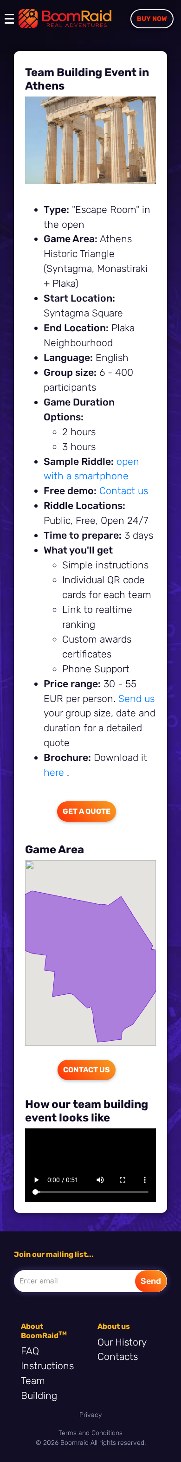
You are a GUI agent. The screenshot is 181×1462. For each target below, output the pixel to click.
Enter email (38, 1280)
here (55, 772)
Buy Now (152, 19)
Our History (122, 1342)
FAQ (30, 1351)
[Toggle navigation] (12, 23)
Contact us (123, 490)
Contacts (117, 1356)
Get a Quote (86, 811)
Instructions (47, 1366)
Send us (136, 698)
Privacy (90, 1415)
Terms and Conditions (90, 1433)
